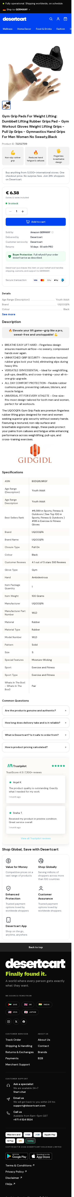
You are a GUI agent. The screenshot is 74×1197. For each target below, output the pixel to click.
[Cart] (65, 19)
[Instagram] (9, 1022)
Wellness (8, 28)
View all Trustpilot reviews (36, 838)
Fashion (60, 28)
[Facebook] (24, 1022)
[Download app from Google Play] (17, 1156)
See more (8, 314)
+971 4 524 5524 (23, 1119)
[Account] (58, 19)
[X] (16, 1022)
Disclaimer (14, 1178)
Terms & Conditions (20, 1165)
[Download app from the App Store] (41, 1156)
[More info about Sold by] (52, 232)
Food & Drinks (44, 28)
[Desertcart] (14, 19)
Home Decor (24, 28)
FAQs (10, 1184)
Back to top (36, 947)
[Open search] (51, 19)
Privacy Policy (16, 1171)
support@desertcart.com (29, 1105)
